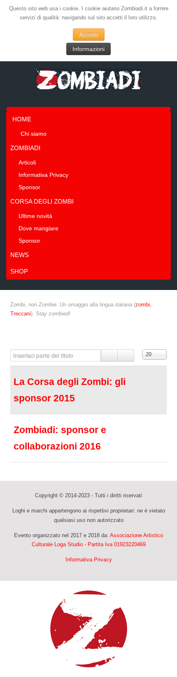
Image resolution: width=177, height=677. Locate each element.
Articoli (27, 162)
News (19, 254)
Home (21, 119)
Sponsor (29, 187)
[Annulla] (125, 355)
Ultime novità (35, 216)
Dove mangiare (38, 228)
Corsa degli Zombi (42, 201)
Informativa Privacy (43, 175)
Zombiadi (25, 147)
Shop (19, 271)
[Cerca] (109, 355)
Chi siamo (34, 133)
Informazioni (88, 49)
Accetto (88, 34)
